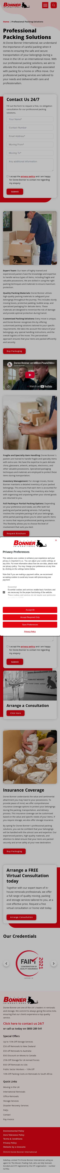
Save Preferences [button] (30, 624)
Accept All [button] (30, 610)
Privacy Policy (30, 632)
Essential (12, 587)
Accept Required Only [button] (30, 617)
